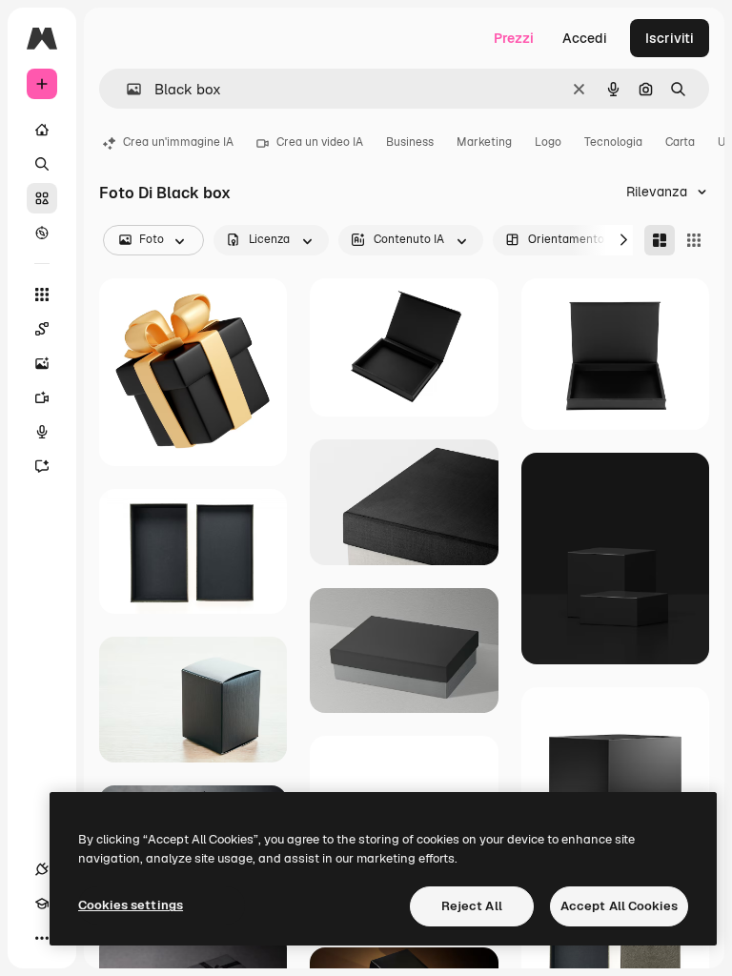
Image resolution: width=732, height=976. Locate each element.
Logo (548, 142)
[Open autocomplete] (126, 89)
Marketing (484, 142)
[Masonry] (659, 240)
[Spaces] (42, 329)
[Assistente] (42, 466)
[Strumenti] (42, 294)
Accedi (584, 38)
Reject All (471, 906)
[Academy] (42, 903)
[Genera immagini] (42, 363)
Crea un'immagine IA (178, 142)
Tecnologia (613, 142)
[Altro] (42, 938)
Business (410, 142)
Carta (680, 142)
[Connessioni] (42, 869)
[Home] (42, 129)
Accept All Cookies (619, 906)
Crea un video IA (319, 142)
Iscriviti (669, 38)
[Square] (694, 240)
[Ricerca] (42, 164)
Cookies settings (130, 905)
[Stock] (42, 198)
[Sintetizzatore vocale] (42, 432)
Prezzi (514, 38)
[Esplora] (42, 232)
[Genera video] (42, 397)
